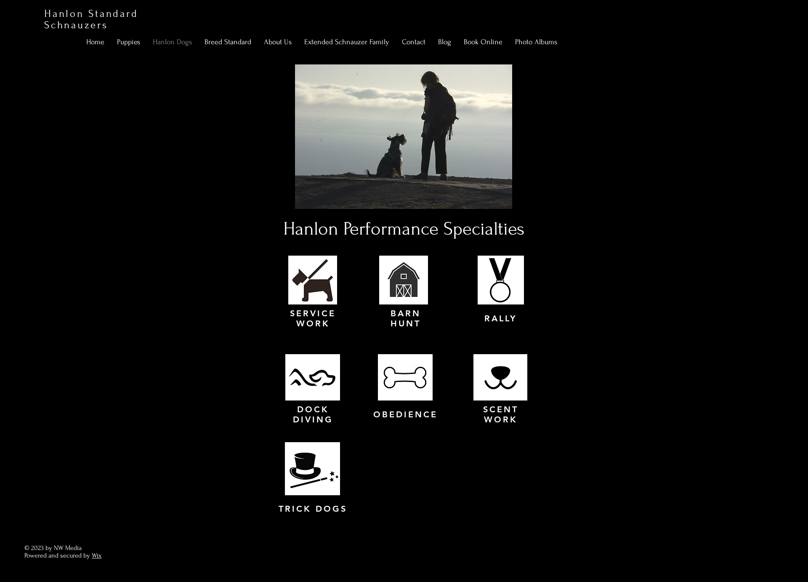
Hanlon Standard (91, 13)
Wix (96, 555)
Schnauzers (76, 25)
